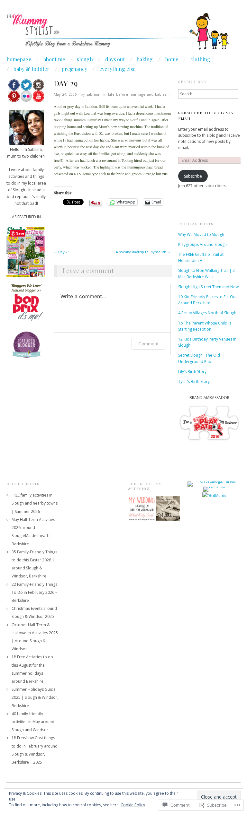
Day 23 (61, 251)
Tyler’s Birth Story (194, 381)
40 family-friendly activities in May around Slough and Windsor (33, 721)
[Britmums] (214, 495)
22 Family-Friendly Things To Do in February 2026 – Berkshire (34, 592)
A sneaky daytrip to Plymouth (143, 251)
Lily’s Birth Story (192, 371)
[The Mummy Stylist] (123, 34)
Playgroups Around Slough (202, 244)
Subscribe (193, 176)
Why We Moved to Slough (201, 234)
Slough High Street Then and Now (208, 287)
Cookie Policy (133, 805)
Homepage (18, 59)
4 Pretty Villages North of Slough (207, 313)
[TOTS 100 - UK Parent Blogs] (214, 483)
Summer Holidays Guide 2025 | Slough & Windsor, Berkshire (35, 697)
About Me (54, 59)
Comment (148, 343)
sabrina (93, 94)
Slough (85, 59)
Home (171, 59)
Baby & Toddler (32, 69)
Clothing (200, 59)
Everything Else (117, 69)
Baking (145, 59)
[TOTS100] (214, 488)
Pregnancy (74, 69)
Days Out (115, 59)
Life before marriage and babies (137, 94)
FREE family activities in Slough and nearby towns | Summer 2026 (35, 503)
